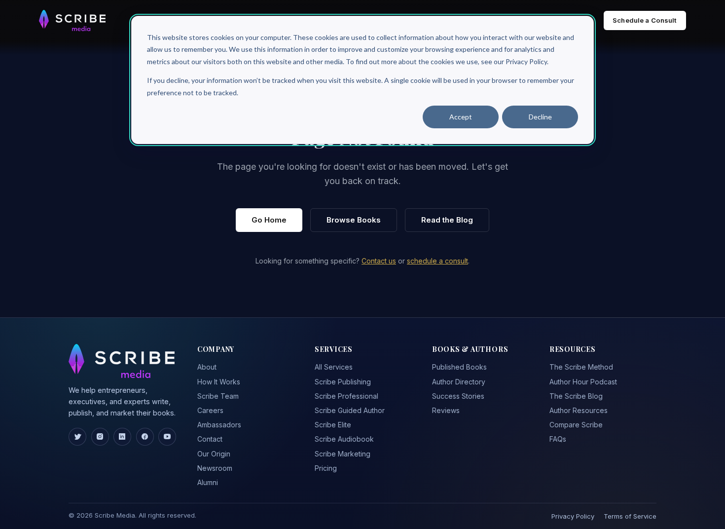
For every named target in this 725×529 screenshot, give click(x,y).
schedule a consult (437, 261)
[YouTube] (167, 437)
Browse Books (353, 220)
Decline (540, 117)
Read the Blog (447, 220)
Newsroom (214, 468)
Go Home (269, 220)
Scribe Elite (333, 424)
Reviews (446, 410)
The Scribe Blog (576, 396)
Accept (460, 117)
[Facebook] (145, 437)
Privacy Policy (572, 516)
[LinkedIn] (122, 437)
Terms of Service (630, 516)
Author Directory (458, 382)
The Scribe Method (581, 367)
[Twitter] (77, 437)
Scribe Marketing (342, 454)
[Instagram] (100, 437)
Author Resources (578, 410)
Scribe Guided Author (350, 410)
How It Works (218, 382)
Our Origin (213, 454)
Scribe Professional (346, 396)
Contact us (379, 261)
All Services (334, 367)
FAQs (557, 439)
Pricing (326, 468)
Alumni (207, 482)
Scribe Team (218, 396)
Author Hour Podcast (583, 382)
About (207, 367)
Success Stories (458, 396)
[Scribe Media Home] (72, 20)
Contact (209, 439)
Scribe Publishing (343, 382)
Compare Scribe (576, 424)
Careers (210, 410)
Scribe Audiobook (344, 439)
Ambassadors (219, 424)
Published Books (459, 367)
